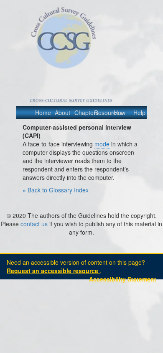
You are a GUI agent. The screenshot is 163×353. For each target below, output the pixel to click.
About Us (61, 118)
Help (139, 112)
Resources (100, 112)
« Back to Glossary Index (56, 190)
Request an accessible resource (53, 270)
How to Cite (119, 125)
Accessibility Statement (122, 279)
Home (41, 112)
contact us (34, 224)
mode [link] (102, 144)
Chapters (80, 112)
